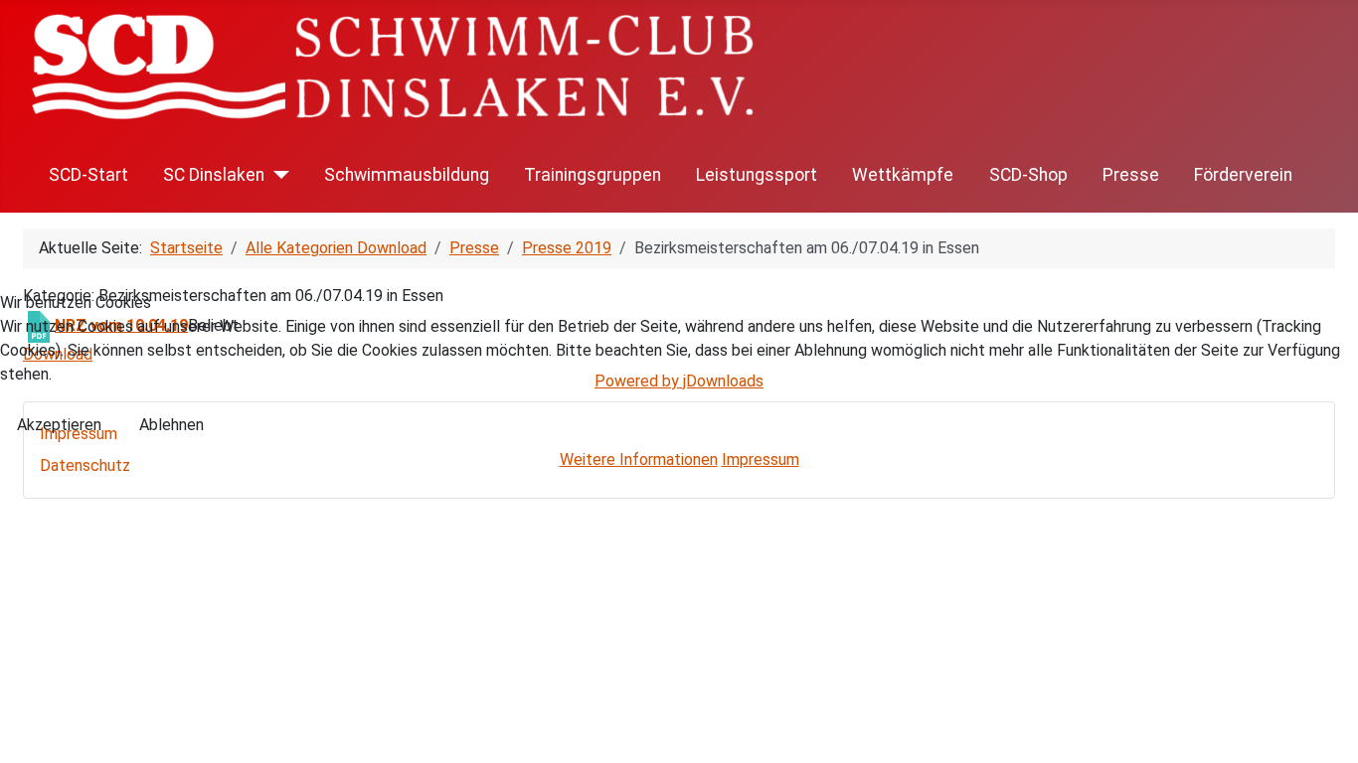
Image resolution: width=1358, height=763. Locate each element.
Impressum (760, 459)
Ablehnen (171, 424)
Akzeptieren (59, 424)
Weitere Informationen (639, 459)
